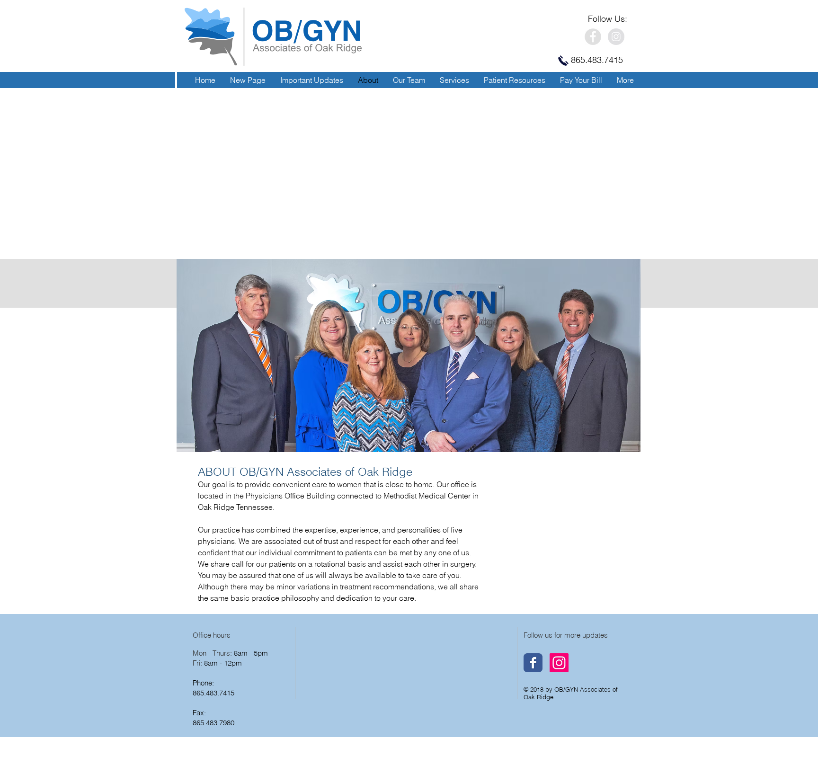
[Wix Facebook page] (533, 662)
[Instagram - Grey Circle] (616, 36)
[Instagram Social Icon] (559, 662)
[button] (454, 80)
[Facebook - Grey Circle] (593, 36)
